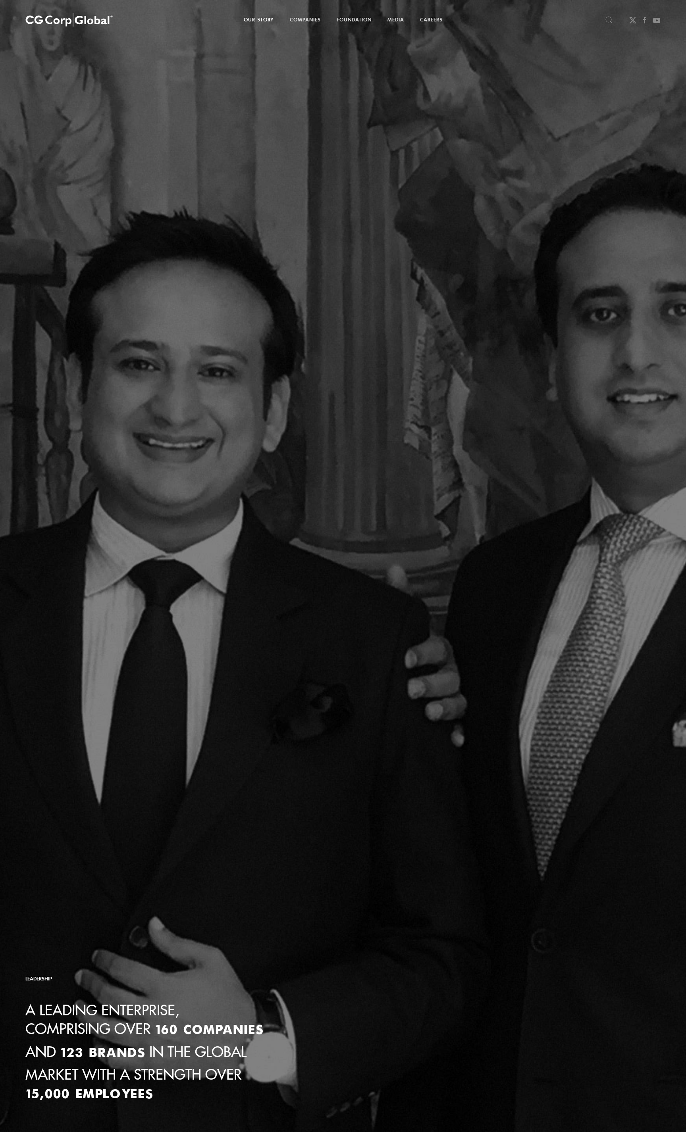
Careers (431, 20)
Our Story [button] (259, 20)
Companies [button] (305, 20)
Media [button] (395, 20)
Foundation (354, 20)
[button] (609, 20)
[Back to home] (69, 20)
